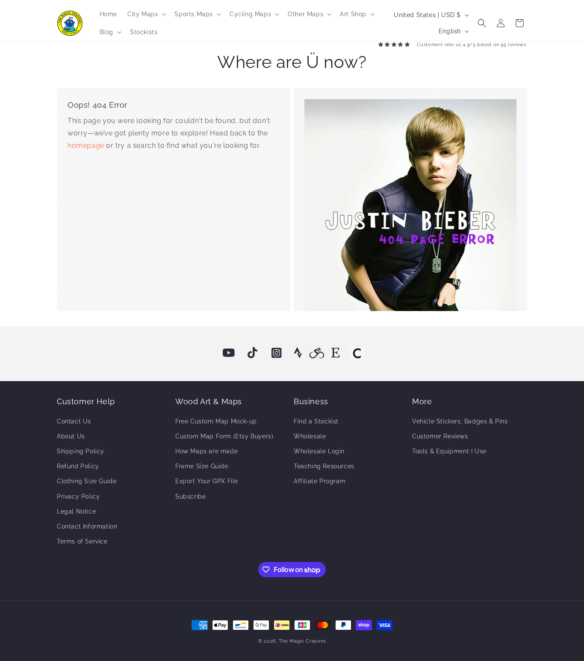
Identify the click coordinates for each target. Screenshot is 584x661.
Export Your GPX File (206, 481)
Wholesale (310, 436)
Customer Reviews (440, 436)
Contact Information (87, 526)
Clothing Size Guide (86, 481)
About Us (71, 436)
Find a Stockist (316, 421)
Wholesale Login (319, 451)
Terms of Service (82, 541)
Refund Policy (78, 466)
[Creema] (357, 353)
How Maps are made (206, 451)
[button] (145, 14)
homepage (87, 145)
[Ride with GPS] (316, 353)
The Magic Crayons (302, 641)
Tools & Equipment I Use (449, 451)
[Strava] (298, 353)
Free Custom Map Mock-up (216, 421)
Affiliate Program (319, 481)
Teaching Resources (324, 466)
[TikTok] (252, 353)
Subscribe (190, 496)
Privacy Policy (78, 496)
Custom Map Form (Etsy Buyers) (224, 436)
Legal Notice (76, 511)
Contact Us (74, 421)
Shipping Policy (80, 451)
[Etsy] (335, 353)
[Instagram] (276, 353)
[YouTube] (228, 353)
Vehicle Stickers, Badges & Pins (460, 421)
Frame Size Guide (201, 466)
